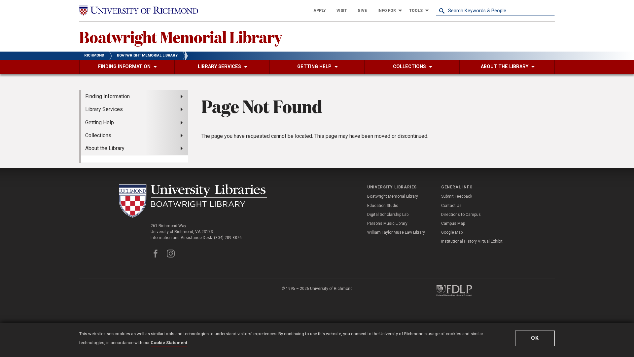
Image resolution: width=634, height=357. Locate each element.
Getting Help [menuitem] (99, 122)
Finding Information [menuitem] (107, 96)
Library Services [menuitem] (104, 109)
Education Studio (382, 205)
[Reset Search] (549, 11)
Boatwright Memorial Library (180, 36)
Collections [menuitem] (98, 135)
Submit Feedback (456, 196)
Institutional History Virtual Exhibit (472, 241)
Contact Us (451, 205)
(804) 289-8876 (228, 237)
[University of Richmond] (138, 10)
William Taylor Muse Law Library (396, 232)
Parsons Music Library (387, 223)
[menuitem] (319, 10)
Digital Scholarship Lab (387, 214)
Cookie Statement (169, 342)
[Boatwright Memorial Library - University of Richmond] (193, 201)
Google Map (452, 232)
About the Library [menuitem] (104, 148)
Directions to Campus (461, 214)
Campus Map (453, 223)
